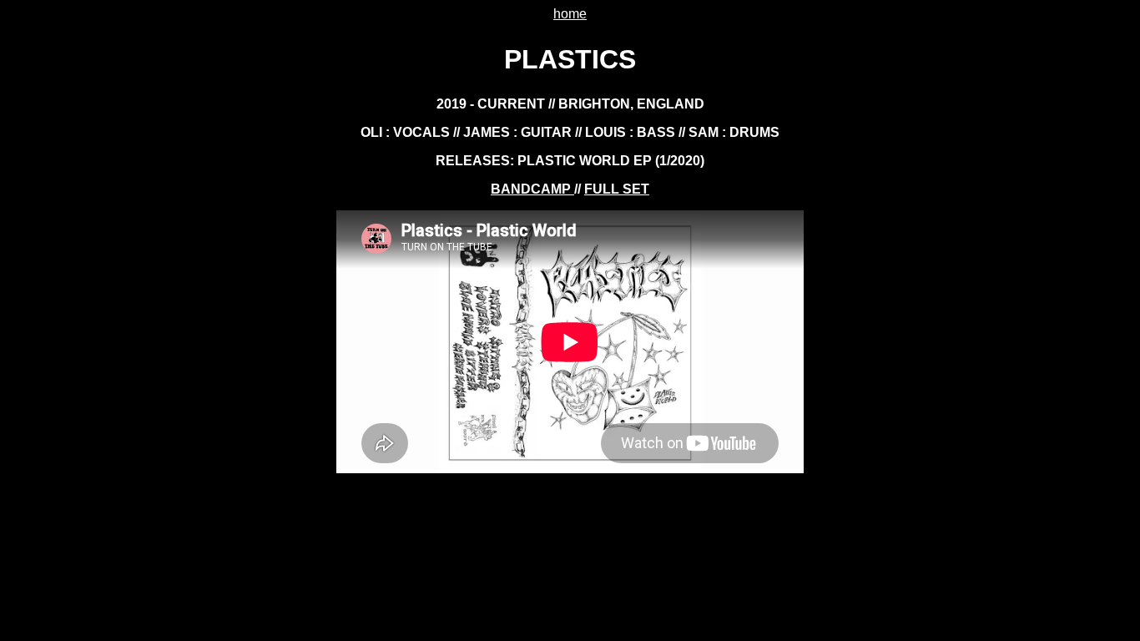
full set (616, 189)
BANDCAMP (532, 189)
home (570, 14)
